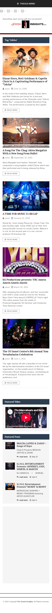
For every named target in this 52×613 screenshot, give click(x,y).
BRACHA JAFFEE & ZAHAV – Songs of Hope (31, 445)
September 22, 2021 (23, 158)
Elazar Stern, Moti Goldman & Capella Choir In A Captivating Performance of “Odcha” (25, 81)
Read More (12, 110)
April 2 (34, 500)
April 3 (34, 477)
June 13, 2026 (20, 89)
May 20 (35, 457)
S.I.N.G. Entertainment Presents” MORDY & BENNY (31, 485)
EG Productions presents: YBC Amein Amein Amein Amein (24, 281)
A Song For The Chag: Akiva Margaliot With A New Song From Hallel (25, 152)
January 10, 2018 (22, 218)
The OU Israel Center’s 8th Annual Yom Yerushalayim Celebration (25, 353)
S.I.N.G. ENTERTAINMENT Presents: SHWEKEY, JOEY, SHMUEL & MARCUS (31, 466)
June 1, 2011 (20, 359)
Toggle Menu (27, 4)
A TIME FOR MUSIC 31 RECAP (20, 213)
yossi (7, 89)
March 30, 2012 (21, 287)
